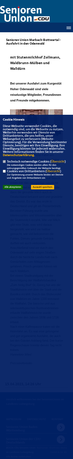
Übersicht (58, 161)
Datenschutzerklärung (18, 155)
